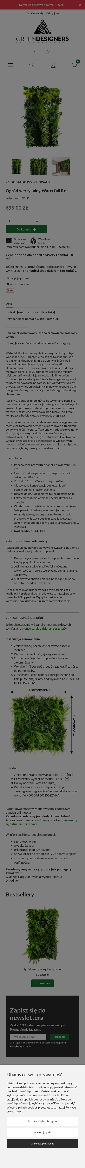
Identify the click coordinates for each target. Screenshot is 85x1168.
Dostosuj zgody (42, 1132)
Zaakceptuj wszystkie (42, 1143)
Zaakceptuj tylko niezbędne (42, 1121)
